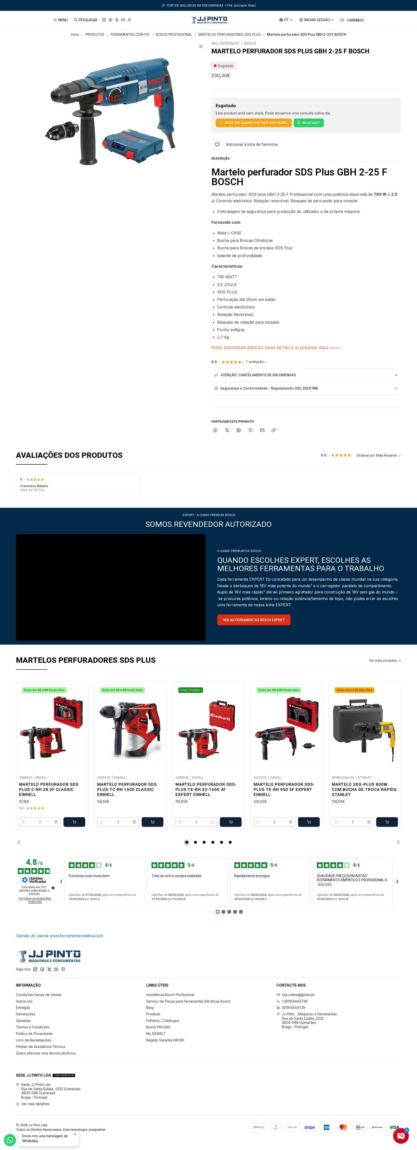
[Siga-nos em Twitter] (117, 20)
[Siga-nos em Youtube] (123, 20)
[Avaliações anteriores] (61, 881)
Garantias (23, 1020)
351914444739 (293, 1007)
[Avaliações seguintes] (397, 881)
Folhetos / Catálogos (162, 1020)
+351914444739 (294, 1001)
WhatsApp (311, 123)
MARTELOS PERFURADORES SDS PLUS (229, 34)
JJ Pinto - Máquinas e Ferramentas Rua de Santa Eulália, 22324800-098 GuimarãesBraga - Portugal (309, 1020)
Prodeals (153, 1014)
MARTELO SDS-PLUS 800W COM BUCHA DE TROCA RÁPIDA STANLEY (364, 789)
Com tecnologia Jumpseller (84, 1129)
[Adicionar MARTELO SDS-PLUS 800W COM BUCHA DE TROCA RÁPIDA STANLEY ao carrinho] (387, 822)
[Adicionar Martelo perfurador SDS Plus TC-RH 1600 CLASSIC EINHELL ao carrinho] (152, 822)
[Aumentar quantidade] (56, 822)
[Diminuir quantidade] (23, 822)
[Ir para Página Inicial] (208, 20)
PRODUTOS (94, 34)
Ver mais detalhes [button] (35, 1104)
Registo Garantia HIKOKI (165, 1040)
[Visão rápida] (79, 727)
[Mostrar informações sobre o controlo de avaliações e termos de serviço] (53, 888)
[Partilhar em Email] (262, 430)
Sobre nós (24, 1001)
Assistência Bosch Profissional (170, 995)
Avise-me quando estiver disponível (256, 123)
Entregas (23, 1007)
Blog (149, 1007)
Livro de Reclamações (33, 1040)
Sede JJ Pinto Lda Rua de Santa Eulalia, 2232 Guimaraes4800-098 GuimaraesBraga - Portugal (51, 1090)
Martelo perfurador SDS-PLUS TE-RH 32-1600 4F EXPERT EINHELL (206, 789)
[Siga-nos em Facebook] (110, 20)
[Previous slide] (19, 842)
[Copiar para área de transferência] (274, 430)
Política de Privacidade (34, 1034)
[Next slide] (397, 842)
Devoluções (25, 1014)
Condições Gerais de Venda (38, 995)
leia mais (325, 884)
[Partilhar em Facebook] (215, 430)
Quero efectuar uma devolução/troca (46, 1053)
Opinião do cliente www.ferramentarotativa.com (59, 935)
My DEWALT (156, 1034)
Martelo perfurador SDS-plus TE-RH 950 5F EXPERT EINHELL (284, 789)
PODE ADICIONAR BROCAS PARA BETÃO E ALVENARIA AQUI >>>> (275, 347)
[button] (187, 842)
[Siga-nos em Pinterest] (129, 20)
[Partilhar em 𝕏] (227, 430)
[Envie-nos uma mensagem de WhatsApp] (10, 1140)
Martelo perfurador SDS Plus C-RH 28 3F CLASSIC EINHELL (49, 789)
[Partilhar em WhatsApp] (239, 430)
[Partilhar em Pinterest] (250, 430)
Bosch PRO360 (158, 1027)
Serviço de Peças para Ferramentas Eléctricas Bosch (188, 1001)
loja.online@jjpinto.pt (298, 995)
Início (75, 34)
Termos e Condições (32, 1027)
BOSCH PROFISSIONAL (174, 34)
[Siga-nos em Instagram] (104, 20)
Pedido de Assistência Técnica (40, 1047)
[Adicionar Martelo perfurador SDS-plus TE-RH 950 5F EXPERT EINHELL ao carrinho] (309, 822)
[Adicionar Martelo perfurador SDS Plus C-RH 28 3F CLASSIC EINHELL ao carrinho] (74, 822)
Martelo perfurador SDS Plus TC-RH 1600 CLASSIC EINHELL (127, 789)
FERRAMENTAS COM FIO (130, 34)
